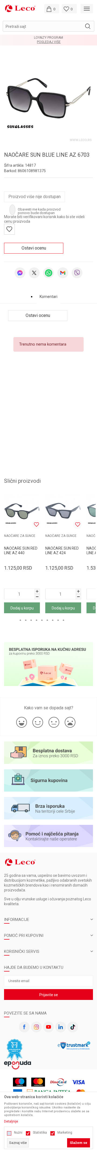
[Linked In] (60, 1027)
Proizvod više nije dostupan (34, 196)
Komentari (48, 296)
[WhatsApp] (48, 272)
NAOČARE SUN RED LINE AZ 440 (20, 550)
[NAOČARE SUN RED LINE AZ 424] (63, 511)
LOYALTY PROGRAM (48, 38)
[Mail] (62, 272)
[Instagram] (36, 1027)
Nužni (18, 1132)
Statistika (40, 1132)
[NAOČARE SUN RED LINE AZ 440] (22, 511)
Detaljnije (11, 1121)
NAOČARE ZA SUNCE (19, 536)
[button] (48, 26)
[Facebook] (24, 1027)
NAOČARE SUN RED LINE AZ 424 (62, 550)
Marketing (64, 1132)
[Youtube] (48, 1027)
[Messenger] (20, 272)
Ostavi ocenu (34, 248)
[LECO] (20, 8)
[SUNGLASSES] (20, 126)
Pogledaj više (49, 42)
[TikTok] (72, 1027)
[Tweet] (34, 272)
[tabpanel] (48, 98)
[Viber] (77, 272)
